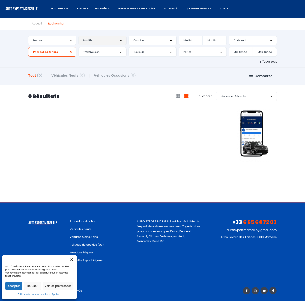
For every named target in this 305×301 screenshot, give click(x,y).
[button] (71, 259)
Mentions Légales (50, 294)
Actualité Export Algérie (86, 260)
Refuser (32, 286)
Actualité (170, 8)
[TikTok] (273, 290)
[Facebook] (246, 290)
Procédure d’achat (83, 221)
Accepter (14, 286)
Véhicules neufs (80, 229)
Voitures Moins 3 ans (84, 237)
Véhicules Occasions (115, 75)
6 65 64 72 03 (254, 222)
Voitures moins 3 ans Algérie (136, 8)
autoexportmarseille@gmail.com (252, 230)
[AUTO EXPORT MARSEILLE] (21, 9)
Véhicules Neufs (68, 75)
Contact (226, 8)
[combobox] (52, 40)
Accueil (37, 24)
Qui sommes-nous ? (198, 8)
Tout (35, 75)
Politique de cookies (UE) (87, 245)
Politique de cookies (28, 294)
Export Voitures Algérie (93, 8)
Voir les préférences (58, 286)
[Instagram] (255, 290)
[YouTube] (264, 290)
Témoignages (59, 8)
